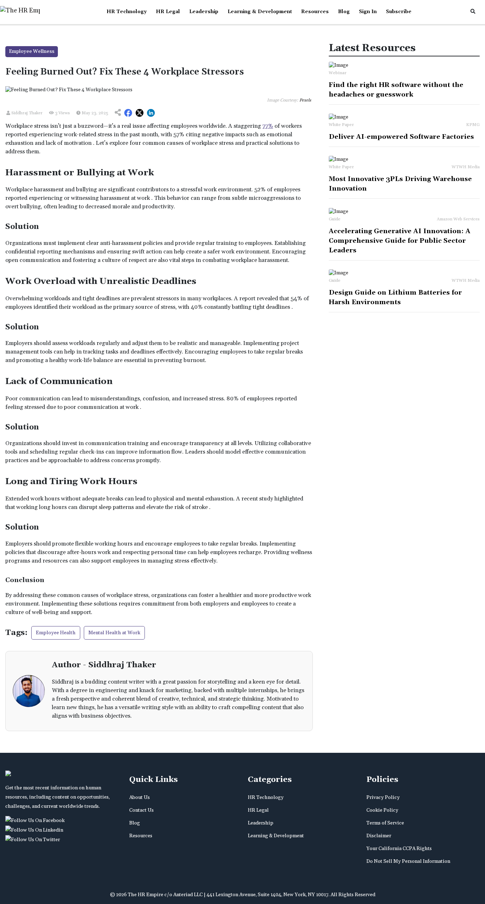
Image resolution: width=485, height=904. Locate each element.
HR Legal (168, 12)
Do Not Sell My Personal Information (408, 861)
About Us (139, 797)
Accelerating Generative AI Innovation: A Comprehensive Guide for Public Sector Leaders (399, 240)
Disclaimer (378, 836)
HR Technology (127, 12)
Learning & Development (260, 12)
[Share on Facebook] (128, 113)
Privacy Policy (383, 797)
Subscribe (399, 12)
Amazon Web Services (458, 219)
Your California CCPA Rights (399, 848)
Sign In (368, 12)
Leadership (203, 12)
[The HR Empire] (36, 820)
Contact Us (141, 810)
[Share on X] (139, 113)
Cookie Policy (382, 810)
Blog (344, 12)
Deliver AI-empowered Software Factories (401, 137)
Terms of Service (385, 823)
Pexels (305, 100)
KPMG (473, 124)
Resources (315, 12)
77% (267, 126)
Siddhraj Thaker (26, 113)
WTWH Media (466, 167)
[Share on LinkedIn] (151, 113)
